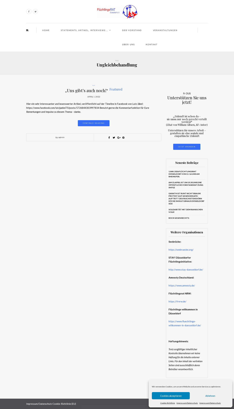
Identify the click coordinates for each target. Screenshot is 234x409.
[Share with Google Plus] (118, 137)
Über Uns (128, 44)
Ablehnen (210, 395)
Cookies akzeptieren (171, 395)
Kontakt (151, 44)
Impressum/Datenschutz (187, 403)
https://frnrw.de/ (177, 301)
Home (46, 30)
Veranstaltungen (165, 30)
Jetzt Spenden (186, 147)
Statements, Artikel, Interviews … (84, 30)
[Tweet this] (114, 137)
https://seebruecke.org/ (181, 249)
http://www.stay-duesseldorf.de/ (186, 269)
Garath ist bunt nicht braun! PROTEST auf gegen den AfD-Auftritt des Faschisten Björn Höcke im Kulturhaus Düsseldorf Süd (186, 198)
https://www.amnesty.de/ (182, 285)
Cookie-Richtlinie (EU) (64, 403)
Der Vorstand (132, 30)
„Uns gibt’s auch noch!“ (93, 90)
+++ (93, 85)
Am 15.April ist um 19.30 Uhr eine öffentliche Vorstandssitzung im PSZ (186, 185)
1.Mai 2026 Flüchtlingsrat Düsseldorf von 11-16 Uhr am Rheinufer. (184, 174)
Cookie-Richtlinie (167, 403)
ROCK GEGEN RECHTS (179, 218)
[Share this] (109, 137)
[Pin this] (123, 137)
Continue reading (94, 123)
